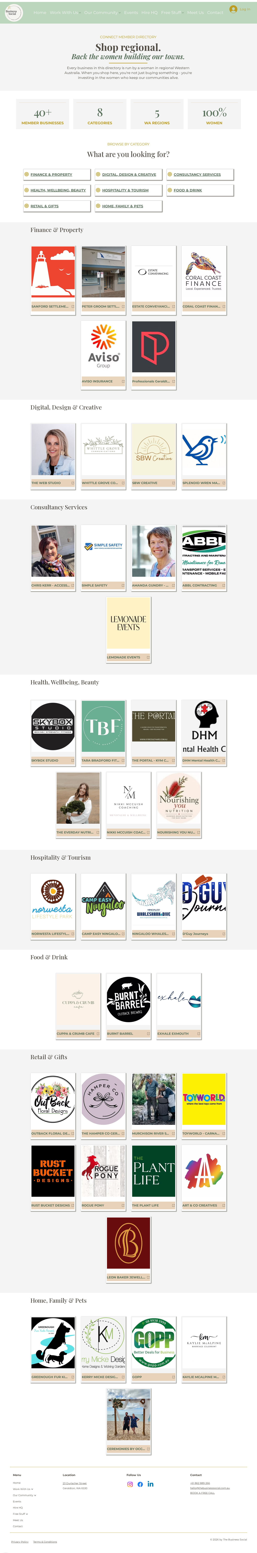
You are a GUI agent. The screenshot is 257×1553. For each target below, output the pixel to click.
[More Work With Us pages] (80, 13)
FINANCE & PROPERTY (51, 174)
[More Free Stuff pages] (183, 13)
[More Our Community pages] (120, 13)
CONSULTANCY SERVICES (197, 174)
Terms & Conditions (45, 1541)
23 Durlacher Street (75, 1483)
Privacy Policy (19, 1541)
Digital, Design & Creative (129, 174)
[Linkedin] (150, 1484)
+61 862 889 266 (200, 1483)
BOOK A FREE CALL (202, 1493)
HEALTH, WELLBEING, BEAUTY (58, 190)
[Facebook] (140, 1484)
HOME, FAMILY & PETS (122, 206)
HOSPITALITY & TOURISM (125, 190)
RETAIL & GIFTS (45, 206)
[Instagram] (130, 1484)
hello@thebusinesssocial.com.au (210, 1488)
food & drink (188, 190)
